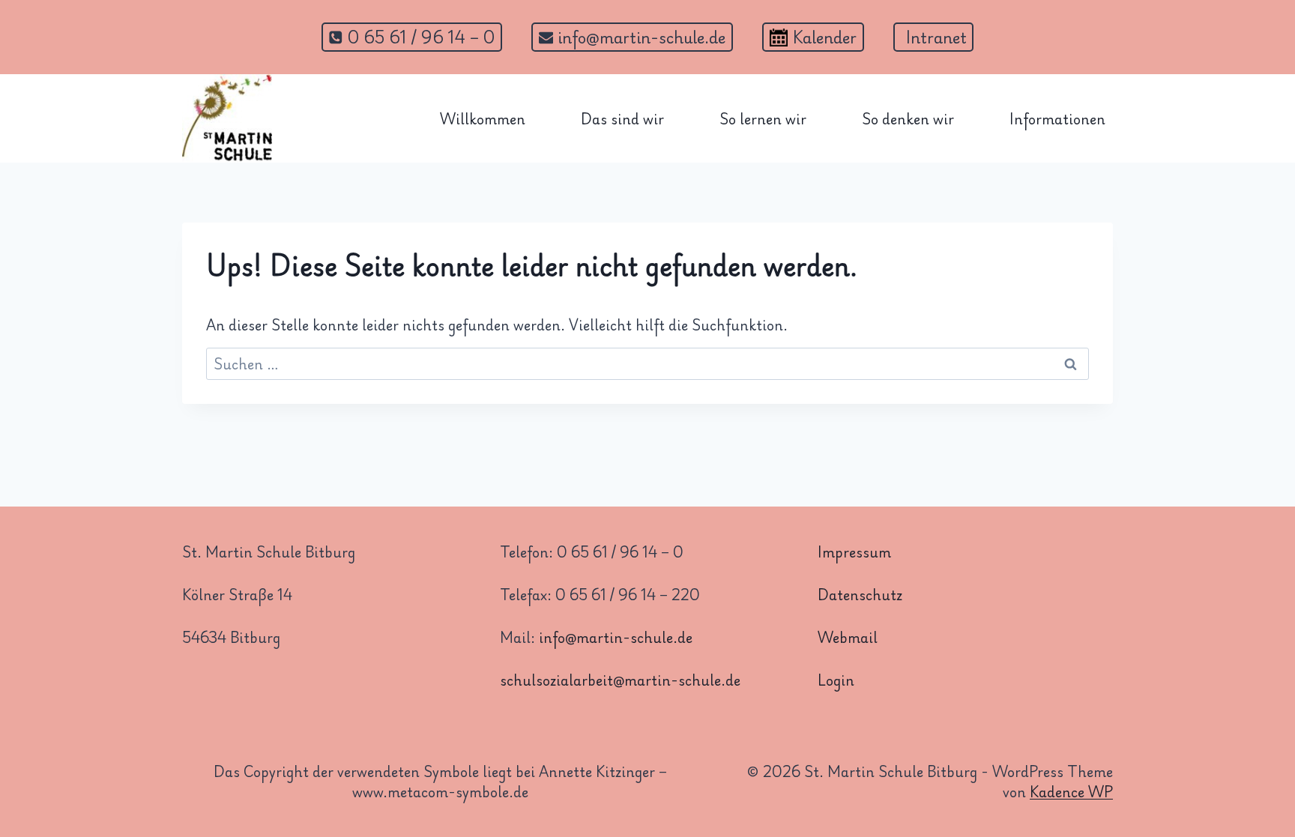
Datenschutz (860, 594)
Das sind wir (622, 118)
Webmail (848, 637)
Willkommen (482, 118)
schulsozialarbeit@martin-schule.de (620, 679)
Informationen (1057, 118)
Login (836, 679)
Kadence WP (1071, 791)
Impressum (854, 551)
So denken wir (908, 118)
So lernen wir (762, 118)
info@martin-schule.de (615, 637)
